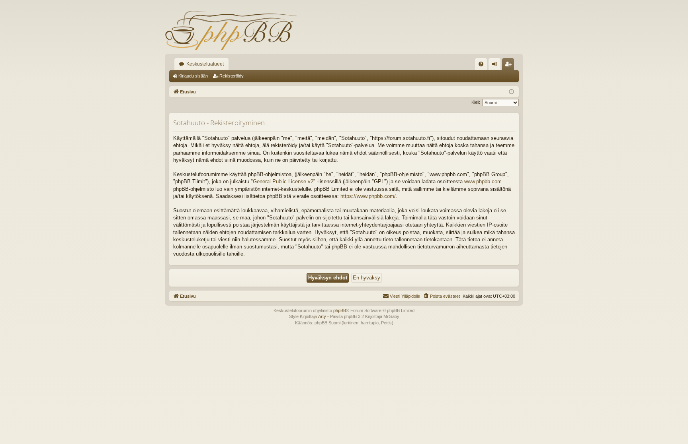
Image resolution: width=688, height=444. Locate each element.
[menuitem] (481, 64)
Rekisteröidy (231, 76)
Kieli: (475, 102)
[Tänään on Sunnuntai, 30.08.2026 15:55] (511, 92)
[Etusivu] (232, 30)
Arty (322, 316)
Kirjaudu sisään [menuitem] (496, 65)
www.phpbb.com (483, 181)
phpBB (339, 310)
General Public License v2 (283, 181)
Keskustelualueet (205, 64)
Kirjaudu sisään (193, 76)
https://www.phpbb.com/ (368, 196)
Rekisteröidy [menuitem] (510, 65)
